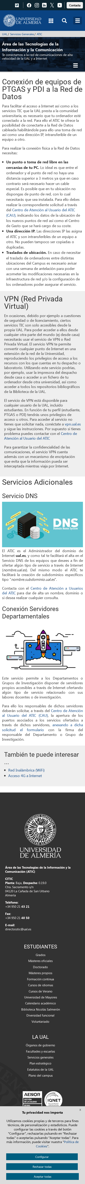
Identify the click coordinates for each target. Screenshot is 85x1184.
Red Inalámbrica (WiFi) (26, 770)
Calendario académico (40, 1003)
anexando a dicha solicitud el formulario (42, 727)
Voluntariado (40, 1021)
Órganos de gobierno (40, 1045)
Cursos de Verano (40, 991)
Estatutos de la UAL (40, 1069)
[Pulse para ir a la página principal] (22, 20)
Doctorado (40, 967)
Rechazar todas (42, 1167)
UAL (4, 34)
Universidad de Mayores (40, 997)
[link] (75, 4)
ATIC (39, 34)
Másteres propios (40, 973)
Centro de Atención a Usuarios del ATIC (42, 590)
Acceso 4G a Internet (25, 775)
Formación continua (40, 979)
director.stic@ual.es (18, 929)
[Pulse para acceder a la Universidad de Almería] (40, 835)
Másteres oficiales (40, 961)
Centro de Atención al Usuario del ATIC (40, 436)
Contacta (74, 5)
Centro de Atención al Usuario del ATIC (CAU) (42, 713)
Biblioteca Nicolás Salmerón (40, 1009)
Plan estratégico (40, 1063)
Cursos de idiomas (40, 985)
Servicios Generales (22, 34)
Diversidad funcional (40, 1015)
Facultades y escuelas (40, 1051)
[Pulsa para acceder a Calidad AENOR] (42, 1100)
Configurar (42, 1157)
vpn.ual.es (73, 423)
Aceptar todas (42, 1176)
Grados (40, 955)
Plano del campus (40, 1075)
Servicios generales (40, 1057)
